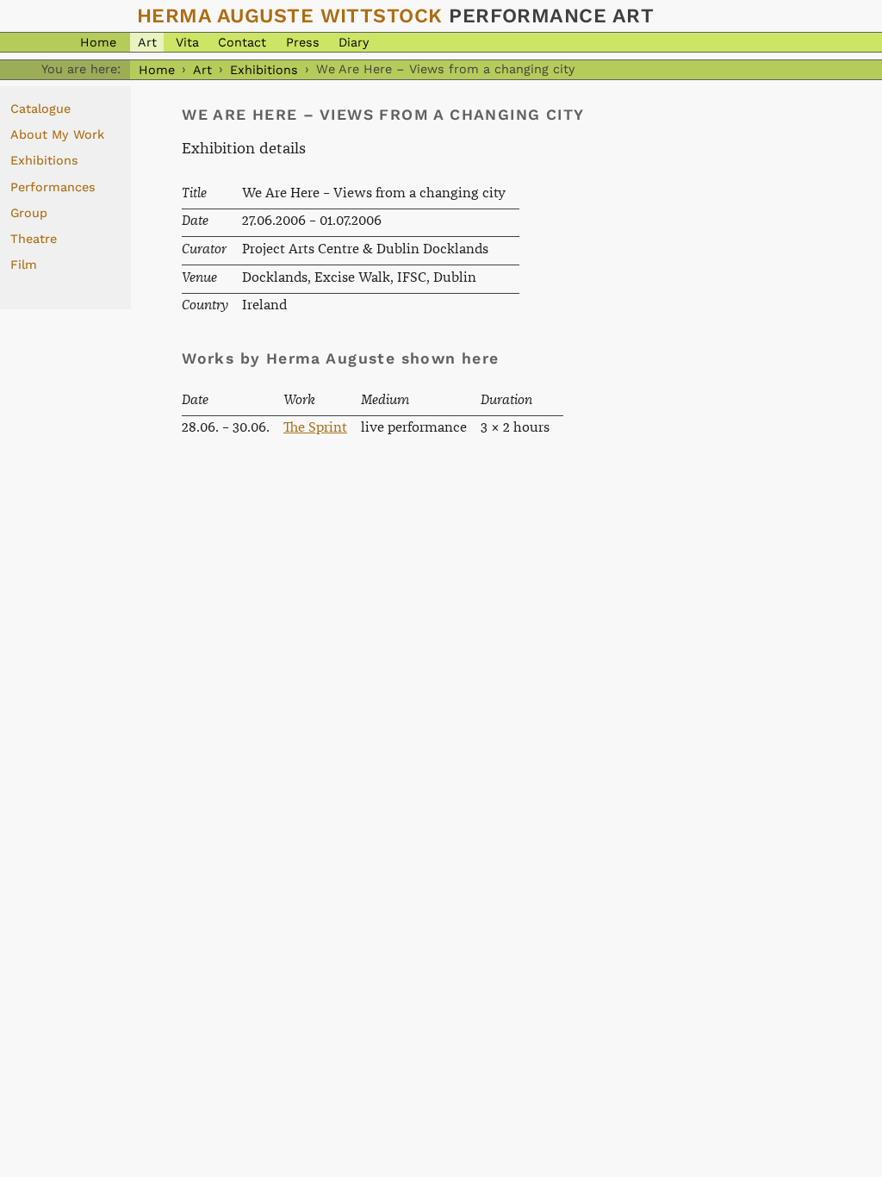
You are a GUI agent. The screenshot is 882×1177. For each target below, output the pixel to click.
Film (23, 264)
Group (28, 213)
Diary (354, 42)
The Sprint (315, 427)
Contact (242, 42)
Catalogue (40, 108)
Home (98, 42)
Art (147, 42)
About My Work (57, 134)
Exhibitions (264, 69)
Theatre (33, 239)
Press (303, 42)
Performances (53, 187)
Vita (187, 42)
